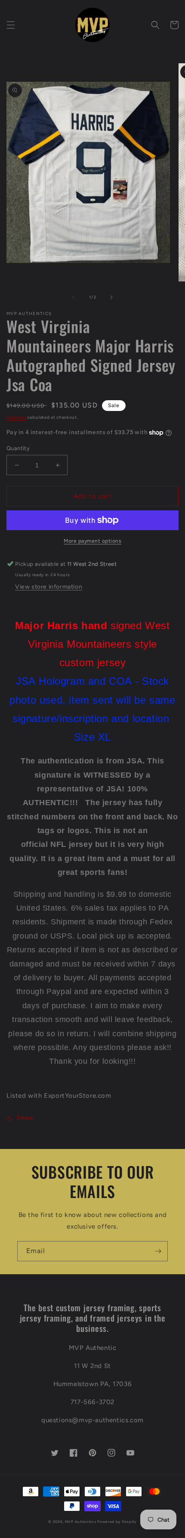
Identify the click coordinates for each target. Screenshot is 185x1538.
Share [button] (25, 1117)
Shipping (16, 417)
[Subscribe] (157, 1251)
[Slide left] (73, 297)
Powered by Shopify (117, 1521)
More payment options (92, 541)
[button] (10, 24)
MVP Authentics (80, 1521)
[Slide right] (111, 297)
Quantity (18, 448)
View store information (48, 586)
